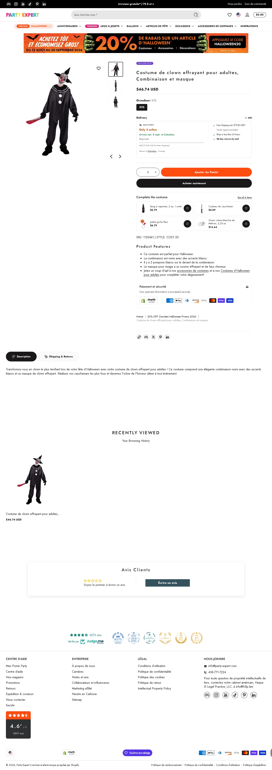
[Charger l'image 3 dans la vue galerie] (115, 101)
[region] (136, 4)
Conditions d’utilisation (228, 765)
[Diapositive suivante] (120, 156)
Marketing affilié (82, 689)
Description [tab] (24, 356)
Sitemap (77, 700)
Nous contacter (15, 700)
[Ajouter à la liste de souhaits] (98, 68)
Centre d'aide (14, 672)
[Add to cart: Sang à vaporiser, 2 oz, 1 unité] (187, 208)
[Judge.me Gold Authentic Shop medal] (165, 638)
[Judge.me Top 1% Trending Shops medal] (197, 638)
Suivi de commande (255, 4)
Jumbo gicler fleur (159, 222)
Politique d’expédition (254, 765)
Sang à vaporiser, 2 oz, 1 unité (166, 206)
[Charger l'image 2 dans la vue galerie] (115, 85)
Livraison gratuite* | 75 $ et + (136, 4)
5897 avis (18, 733)
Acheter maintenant (194, 183)
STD (141, 107)
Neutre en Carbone (84, 694)
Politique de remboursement (166, 765)
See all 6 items (245, 197)
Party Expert (23, 765)
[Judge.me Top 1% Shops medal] (181, 638)
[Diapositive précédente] (111, 156)
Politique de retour (149, 683)
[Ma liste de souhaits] (229, 15)
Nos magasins (14, 677)
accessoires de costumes (193, 271)
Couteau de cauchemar (221, 206)
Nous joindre (235, 4)
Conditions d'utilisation (151, 666)
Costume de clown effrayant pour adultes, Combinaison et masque (32, 514)
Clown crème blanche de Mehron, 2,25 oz (222, 222)
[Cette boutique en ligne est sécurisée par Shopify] (148, 300)
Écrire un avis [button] (167, 583)
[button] (238, 15)
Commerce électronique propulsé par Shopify (54, 765)
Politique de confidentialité (154, 672)
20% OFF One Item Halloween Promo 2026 (171, 316)
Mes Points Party (16, 666)
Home (139, 316)
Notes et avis (80, 677)
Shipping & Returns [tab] (61, 356)
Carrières (77, 672)
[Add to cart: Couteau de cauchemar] (246, 208)
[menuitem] (37, 666)
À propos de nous (83, 666)
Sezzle (10, 705)
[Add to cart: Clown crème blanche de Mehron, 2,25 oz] (246, 224)
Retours (11, 689)
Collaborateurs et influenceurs (90, 683)
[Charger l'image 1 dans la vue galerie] (115, 69)
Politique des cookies (151, 677)
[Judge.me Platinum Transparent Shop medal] (149, 638)
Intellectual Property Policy (154, 689)
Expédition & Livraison (19, 694)
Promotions (13, 683)
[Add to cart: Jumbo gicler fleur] (187, 224)
